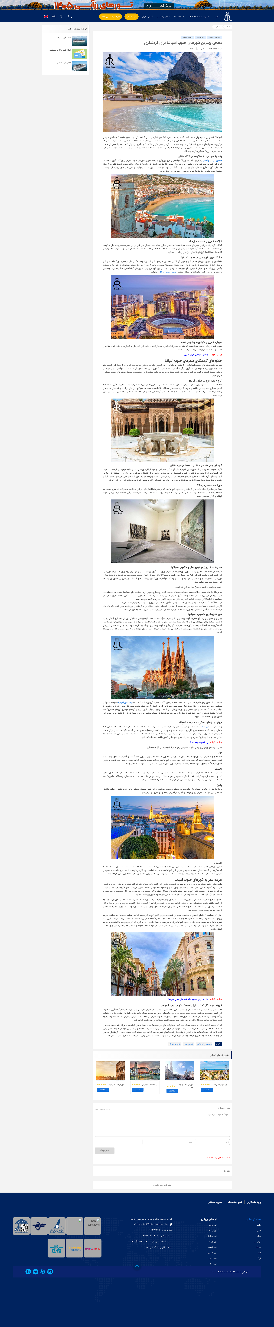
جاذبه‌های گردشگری (214, 37)
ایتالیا (259, 1236)
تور (217, 17)
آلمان (259, 1230)
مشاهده (207, 1089)
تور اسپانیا (212, 1236)
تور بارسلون (212, 1252)
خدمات (180, 17)
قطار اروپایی (163, 17)
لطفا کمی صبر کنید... (162, 1185)
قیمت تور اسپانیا (125, 702)
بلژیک (259, 1258)
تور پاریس (212, 1247)
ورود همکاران (254, 1202)
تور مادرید (212, 1258)
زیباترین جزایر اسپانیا (198, 742)
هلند (259, 1252)
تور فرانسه (212, 1225)
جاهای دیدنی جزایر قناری (196, 354)
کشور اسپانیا (205, 726)
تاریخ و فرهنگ (187, 37)
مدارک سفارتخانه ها (199, 17)
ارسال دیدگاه (104, 1150)
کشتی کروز (147, 17)
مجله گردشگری (253, 1219)
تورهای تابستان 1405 (110, 16)
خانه (228, 26)
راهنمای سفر (200, 37)
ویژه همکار (131, 16)
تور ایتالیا (213, 1230)
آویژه (213, 1272)
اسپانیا (217, 26)
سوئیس (257, 1241)
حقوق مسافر (216, 1202)
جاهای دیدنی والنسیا (212, 160)
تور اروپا (213, 1264)
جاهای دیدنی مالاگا (168, 272)
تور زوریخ (213, 1241)
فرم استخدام (235, 1202)
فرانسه (258, 1225)
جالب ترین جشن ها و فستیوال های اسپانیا (188, 999)
